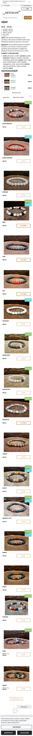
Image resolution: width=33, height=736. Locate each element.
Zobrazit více (16, 93)
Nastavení (16, 727)
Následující (24, 707)
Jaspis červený (13, 75)
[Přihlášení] (26, 17)
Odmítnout (8, 733)
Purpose (13, 88)
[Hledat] (22, 17)
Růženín (13, 81)
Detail (24, 127)
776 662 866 (6, 5)
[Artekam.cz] (16, 12)
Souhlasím (24, 733)
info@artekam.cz (27, 5)
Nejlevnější (6, 97)
